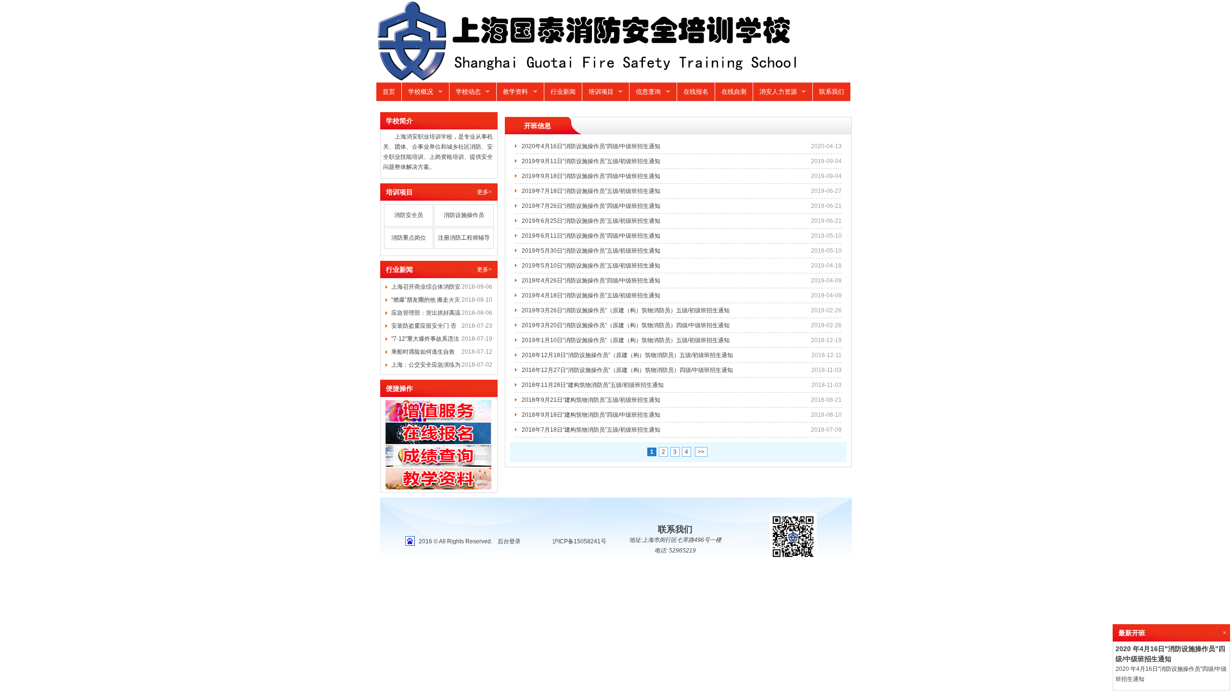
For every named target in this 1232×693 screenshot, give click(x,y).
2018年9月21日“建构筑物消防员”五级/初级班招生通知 (591, 400)
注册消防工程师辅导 (464, 237)
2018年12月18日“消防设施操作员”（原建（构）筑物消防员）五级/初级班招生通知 (627, 355)
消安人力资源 (778, 91)
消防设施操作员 (464, 215)
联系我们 (831, 91)
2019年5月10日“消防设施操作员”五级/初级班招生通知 (591, 265)
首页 (389, 91)
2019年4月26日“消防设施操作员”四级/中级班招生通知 (591, 280)
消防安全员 (408, 215)
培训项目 (601, 91)
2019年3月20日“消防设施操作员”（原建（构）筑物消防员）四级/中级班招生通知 (626, 325)
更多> (484, 192)
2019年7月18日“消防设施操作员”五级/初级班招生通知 (591, 191)
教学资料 (515, 91)
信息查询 (648, 91)
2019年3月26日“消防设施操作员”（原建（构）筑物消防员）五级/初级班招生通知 (626, 310)
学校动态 (468, 91)
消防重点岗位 (408, 237)
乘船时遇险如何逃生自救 (423, 351)
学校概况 (420, 91)
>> (701, 452)
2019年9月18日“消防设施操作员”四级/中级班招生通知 (591, 176)
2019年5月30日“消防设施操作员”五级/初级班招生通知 (591, 250)
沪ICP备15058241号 (579, 541)
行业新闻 (563, 91)
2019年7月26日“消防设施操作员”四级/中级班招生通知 (591, 206)
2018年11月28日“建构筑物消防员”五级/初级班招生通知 (593, 385)
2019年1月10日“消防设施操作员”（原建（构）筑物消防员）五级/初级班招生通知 (626, 340)
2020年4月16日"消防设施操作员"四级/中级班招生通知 (591, 146)
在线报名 (695, 91)
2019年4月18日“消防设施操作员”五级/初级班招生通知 (591, 295)
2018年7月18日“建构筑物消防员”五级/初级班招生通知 (591, 429)
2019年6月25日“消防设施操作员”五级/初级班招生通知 (591, 221)
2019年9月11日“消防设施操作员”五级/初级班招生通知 (591, 161)
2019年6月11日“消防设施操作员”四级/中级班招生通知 (591, 235)
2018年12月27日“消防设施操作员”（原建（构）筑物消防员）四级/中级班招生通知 (627, 370)
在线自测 (733, 91)
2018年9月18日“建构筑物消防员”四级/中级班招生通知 (591, 414)
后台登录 (509, 541)
